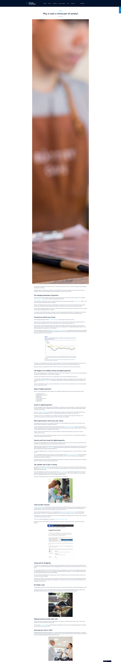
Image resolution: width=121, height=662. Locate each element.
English (83, 3)
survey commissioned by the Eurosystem (59, 330)
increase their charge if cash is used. (60, 519)
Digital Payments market (46, 380)
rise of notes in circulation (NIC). (73, 454)
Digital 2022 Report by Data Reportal (42, 412)
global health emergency (53, 319)
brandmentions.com (77, 301)
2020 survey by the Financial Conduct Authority (67, 511)
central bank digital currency (69, 426)
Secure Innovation (44, 624)
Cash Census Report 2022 (62, 471)
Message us (119, 10)
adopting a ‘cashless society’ (39, 298)
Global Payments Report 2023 (44, 468)
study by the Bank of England (40, 507)
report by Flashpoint (50, 447)
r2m (54, 632)
